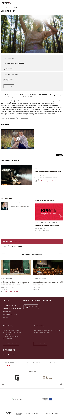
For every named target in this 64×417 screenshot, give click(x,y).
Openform (55, 413)
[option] (32, 34)
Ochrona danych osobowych (34, 362)
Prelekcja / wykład (45, 222)
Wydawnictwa (7, 311)
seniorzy (11, 79)
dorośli (5, 79)
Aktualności (8, 7)
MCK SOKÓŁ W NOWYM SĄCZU (12, 362)
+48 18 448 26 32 (16, 205)
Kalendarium (15, 7)
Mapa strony (51, 362)
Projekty (5, 317)
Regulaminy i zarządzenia (10, 314)
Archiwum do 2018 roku (9, 305)
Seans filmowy (12, 58)
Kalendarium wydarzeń (32, 255)
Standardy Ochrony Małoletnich (12, 308)
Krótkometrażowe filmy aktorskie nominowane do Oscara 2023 (15, 283)
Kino (6, 58)
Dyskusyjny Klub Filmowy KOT (11, 291)
